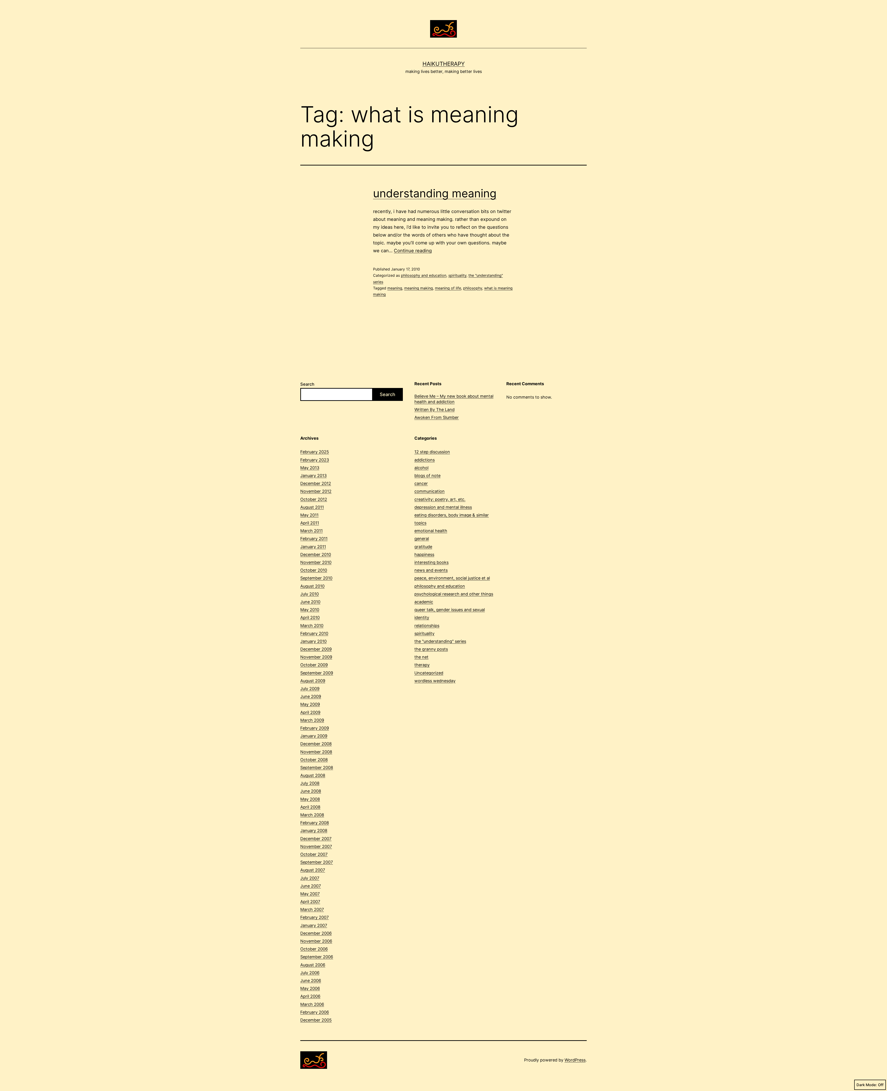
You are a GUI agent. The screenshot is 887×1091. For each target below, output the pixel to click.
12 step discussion (432, 451)
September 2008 (316, 767)
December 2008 (316, 743)
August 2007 (312, 870)
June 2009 (310, 696)
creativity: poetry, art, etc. (439, 499)
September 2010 (316, 578)
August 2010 (312, 586)
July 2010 (309, 594)
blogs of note (427, 475)
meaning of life (448, 288)
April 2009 (310, 712)
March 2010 (311, 625)
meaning (394, 288)
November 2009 (316, 657)
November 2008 (316, 751)
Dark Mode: (867, 1084)
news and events (431, 570)
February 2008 (314, 822)
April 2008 (310, 807)
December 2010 (315, 554)
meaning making (418, 288)
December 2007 (315, 838)
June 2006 (310, 980)
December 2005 (316, 1020)
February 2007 (314, 917)
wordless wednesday (435, 680)
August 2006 (312, 964)
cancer (421, 483)
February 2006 (314, 1012)
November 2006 (316, 941)
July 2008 (309, 783)
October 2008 (314, 759)
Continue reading (413, 250)
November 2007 (316, 846)
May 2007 (310, 893)
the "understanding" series (440, 641)
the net (421, 657)
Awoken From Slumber (436, 417)
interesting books (431, 562)
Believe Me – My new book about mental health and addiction (453, 399)
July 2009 (309, 688)
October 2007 (314, 854)
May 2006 (310, 988)
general (421, 538)
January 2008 (313, 830)
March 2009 (312, 720)
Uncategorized (428, 672)
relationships (426, 625)
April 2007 (310, 901)
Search (307, 384)
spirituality (457, 275)
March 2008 (312, 814)
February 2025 (314, 451)
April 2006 (310, 996)
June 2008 (310, 791)
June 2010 (310, 601)
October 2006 (314, 949)
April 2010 (310, 617)
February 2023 (314, 459)
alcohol (421, 467)
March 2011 (311, 530)
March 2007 (312, 909)
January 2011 (313, 546)
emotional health (430, 530)
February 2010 (314, 633)
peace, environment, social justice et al (452, 578)
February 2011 (314, 538)
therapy (422, 664)
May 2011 (309, 515)
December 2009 (316, 649)
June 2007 (310, 886)
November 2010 (315, 562)
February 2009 (314, 728)
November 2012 (315, 491)
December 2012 (315, 483)
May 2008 (310, 799)
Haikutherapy (443, 63)
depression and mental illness (443, 507)
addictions (424, 459)
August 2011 (312, 507)
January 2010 (313, 641)
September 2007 (316, 862)
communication (429, 491)
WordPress (575, 1060)
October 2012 (313, 499)
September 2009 (316, 672)
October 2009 (314, 664)
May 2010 (309, 609)
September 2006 (316, 956)
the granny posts (431, 649)
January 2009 (313, 735)
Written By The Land (434, 409)
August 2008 (312, 775)
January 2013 (313, 475)
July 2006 (309, 972)
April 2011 (309, 522)
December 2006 (316, 933)
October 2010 (313, 570)
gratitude (423, 546)
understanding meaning (434, 193)
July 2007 (309, 878)
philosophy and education (423, 275)
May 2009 (310, 704)
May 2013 (309, 467)
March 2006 (312, 1004)
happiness (424, 554)
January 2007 (313, 925)
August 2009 (312, 680)
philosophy (472, 288)
